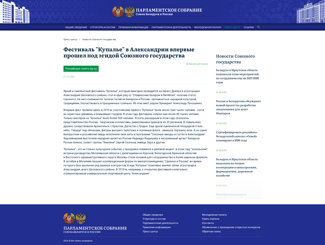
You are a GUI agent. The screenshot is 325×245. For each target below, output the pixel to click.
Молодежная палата (214, 214)
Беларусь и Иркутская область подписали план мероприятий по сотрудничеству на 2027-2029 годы (237, 76)
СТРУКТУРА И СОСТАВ (102, 27)
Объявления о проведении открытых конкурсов (231, 227)
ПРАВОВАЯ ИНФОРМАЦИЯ (133, 27)
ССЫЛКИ (249, 27)
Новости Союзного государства (99, 39)
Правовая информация (157, 227)
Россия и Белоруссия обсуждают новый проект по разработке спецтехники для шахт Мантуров (238, 107)
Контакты (208, 223)
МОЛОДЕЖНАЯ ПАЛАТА (207, 27)
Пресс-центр (70, 39)
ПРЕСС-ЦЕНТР (232, 27)
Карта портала (210, 218)
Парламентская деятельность (160, 223)
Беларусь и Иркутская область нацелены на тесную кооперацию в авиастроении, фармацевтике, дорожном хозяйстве (237, 167)
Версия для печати (198, 64)
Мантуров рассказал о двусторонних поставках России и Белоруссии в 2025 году (238, 198)
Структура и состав (154, 218)
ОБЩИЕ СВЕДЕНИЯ (76, 27)
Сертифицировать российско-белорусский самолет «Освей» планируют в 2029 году (237, 136)
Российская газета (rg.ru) (81, 68)
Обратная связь (211, 231)
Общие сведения (153, 214)
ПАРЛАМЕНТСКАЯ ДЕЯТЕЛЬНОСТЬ (171, 27)
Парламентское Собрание (95, 229)
